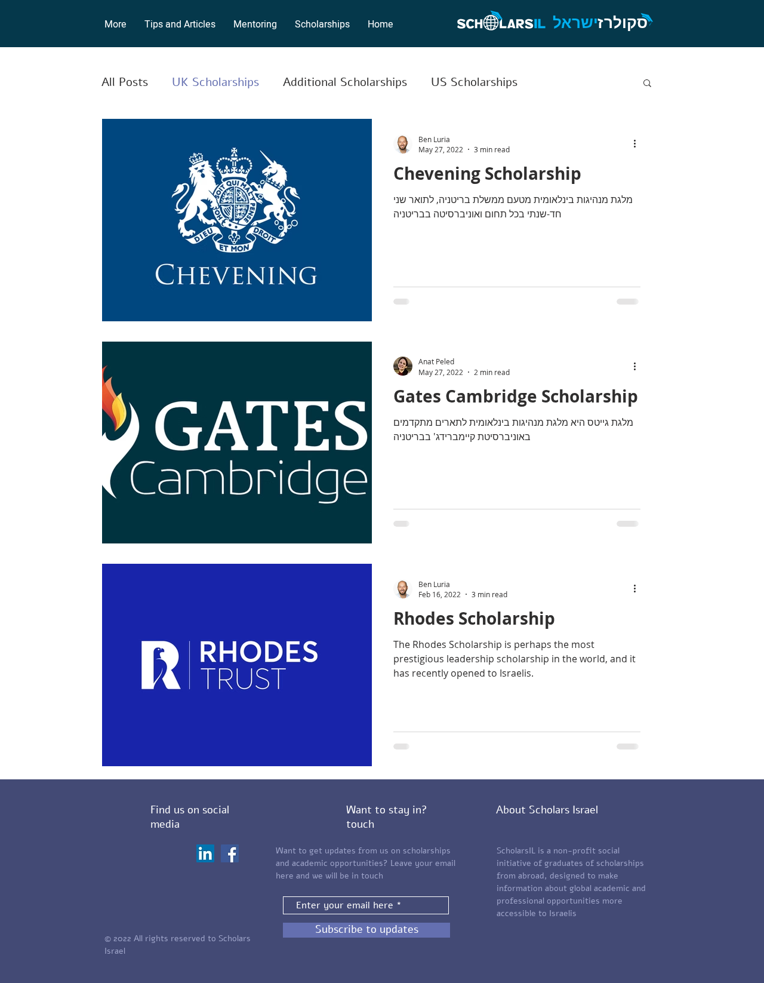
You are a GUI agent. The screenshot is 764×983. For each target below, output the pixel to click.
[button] (322, 24)
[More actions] (638, 144)
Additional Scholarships (345, 82)
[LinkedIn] (205, 853)
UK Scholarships (215, 82)
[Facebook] (230, 853)
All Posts (124, 82)
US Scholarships (474, 82)
